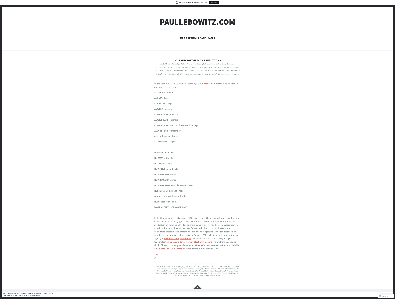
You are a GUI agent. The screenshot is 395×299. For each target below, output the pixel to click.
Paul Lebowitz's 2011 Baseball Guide (186, 71)
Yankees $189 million (213, 275)
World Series (235, 74)
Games (177, 67)
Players (174, 74)
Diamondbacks (189, 269)
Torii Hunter (185, 238)
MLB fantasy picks (169, 271)
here (206, 83)
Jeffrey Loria (204, 269)
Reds (180, 273)
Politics (186, 74)
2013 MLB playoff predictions (182, 266)
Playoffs (180, 74)
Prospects (192, 74)
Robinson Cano (171, 238)
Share (157, 254)
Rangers (170, 273)
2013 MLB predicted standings (203, 266)
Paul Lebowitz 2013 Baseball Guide (197, 271)
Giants (197, 269)
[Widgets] (197, 287)
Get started (214, 2)
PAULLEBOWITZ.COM (197, 21)
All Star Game (186, 64)
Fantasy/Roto (160, 67)
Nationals (180, 271)
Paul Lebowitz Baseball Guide (220, 271)
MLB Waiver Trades (162, 71)
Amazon (161, 248)
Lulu (172, 248)
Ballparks (206, 64)
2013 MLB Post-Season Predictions (197, 60)
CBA (217, 64)
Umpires (227, 74)
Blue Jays (164, 269)
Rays (176, 273)
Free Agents (170, 67)
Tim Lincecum (172, 241)
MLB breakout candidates (226, 269)
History (193, 67)
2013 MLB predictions (222, 266)
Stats (210, 74)
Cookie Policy (37, 295)
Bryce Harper (186, 241)
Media (216, 67)
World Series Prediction (190, 275)
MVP (171, 71)
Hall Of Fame (185, 67)
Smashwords (182, 248)
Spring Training (202, 74)
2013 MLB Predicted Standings (169, 64)
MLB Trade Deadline (231, 67)
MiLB (221, 67)
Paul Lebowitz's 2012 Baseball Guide (212, 71)
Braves (170, 269)
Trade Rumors (218, 74)
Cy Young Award (225, 64)
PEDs (169, 74)
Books (213, 64)
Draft (234, 64)
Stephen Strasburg (203, 241)
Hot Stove (200, 67)
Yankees (202, 275)
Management (209, 67)
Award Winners (196, 64)
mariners (213, 269)
